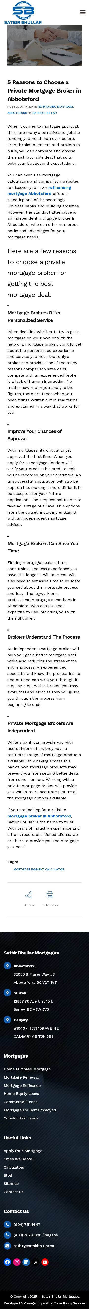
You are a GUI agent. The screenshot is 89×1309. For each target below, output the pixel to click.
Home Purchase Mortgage (27, 1069)
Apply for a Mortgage (23, 1150)
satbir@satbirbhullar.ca (34, 1245)
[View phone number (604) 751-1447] (7, 1224)
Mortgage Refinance (22, 1085)
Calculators (14, 1167)
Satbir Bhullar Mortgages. (60, 1296)
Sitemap (11, 1183)
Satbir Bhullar (45, 113)
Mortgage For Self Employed (30, 1110)
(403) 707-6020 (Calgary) (36, 1235)
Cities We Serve (18, 1159)
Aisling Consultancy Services (64, 1303)
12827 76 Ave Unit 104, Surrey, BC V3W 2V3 (33, 1001)
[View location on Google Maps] (7, 966)
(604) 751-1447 (27, 1224)
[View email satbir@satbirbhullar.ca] (7, 1246)
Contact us (13, 1191)
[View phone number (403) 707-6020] (7, 1235)
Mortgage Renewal (21, 1077)
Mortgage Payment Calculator (39, 869)
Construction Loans (21, 1118)
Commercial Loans (20, 1101)
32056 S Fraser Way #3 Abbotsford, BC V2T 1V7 (35, 974)
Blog (8, 1175)
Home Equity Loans (21, 1093)
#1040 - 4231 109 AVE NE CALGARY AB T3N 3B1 (36, 1028)
